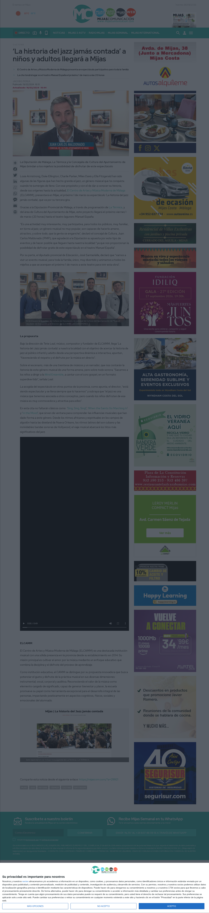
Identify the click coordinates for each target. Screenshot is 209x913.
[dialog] (104, 888)
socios (25, 881)
